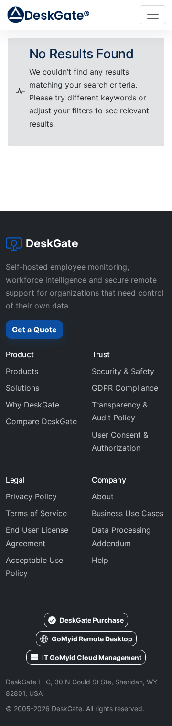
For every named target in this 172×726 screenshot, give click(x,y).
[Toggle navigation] (153, 14)
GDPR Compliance (125, 388)
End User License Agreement (37, 536)
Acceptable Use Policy (34, 566)
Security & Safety (123, 371)
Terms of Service (36, 513)
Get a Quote (34, 329)
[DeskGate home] (49, 15)
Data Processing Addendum (121, 536)
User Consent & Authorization (120, 441)
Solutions (22, 388)
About (103, 496)
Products (22, 371)
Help (100, 560)
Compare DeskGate (41, 421)
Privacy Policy (31, 496)
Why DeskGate (32, 404)
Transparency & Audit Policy (120, 411)
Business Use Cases (127, 513)
